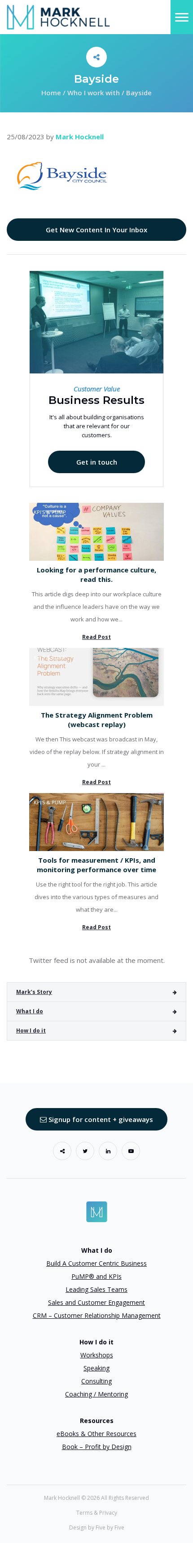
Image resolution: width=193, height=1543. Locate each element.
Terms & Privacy (96, 1512)
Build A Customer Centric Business (96, 1263)
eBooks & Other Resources (96, 1433)
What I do (29, 1011)
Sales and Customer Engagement (96, 1302)
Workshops (96, 1355)
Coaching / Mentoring (96, 1394)
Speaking (96, 1368)
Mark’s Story (34, 992)
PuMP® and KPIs (96, 1276)
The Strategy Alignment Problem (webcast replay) (97, 719)
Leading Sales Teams (96, 1289)
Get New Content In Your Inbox (96, 229)
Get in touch (96, 461)
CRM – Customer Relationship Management (97, 1315)
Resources (97, 1420)
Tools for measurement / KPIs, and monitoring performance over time (96, 865)
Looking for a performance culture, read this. (96, 574)
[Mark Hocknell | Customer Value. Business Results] (58, 16)
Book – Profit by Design (97, 1446)
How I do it (31, 1030)
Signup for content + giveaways (100, 1119)
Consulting (96, 1381)
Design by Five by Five (96, 1527)
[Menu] (182, 17)
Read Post (96, 637)
